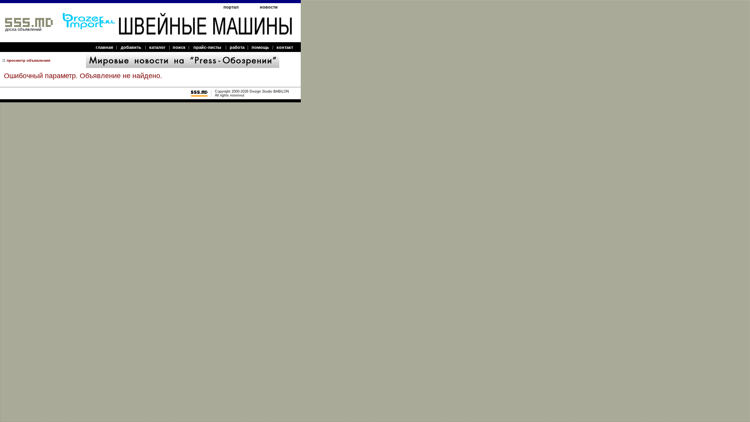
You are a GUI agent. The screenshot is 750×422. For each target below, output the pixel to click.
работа (237, 47)
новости (269, 7)
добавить (131, 47)
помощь (260, 47)
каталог (157, 47)
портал (231, 7)
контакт (285, 47)
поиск (179, 47)
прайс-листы (207, 47)
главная (104, 47)
